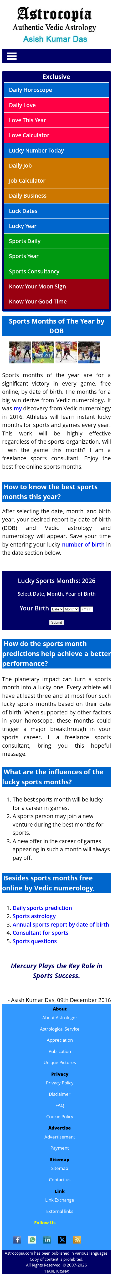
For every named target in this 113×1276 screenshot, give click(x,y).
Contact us (59, 1180)
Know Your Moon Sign (37, 286)
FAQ (59, 1105)
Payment (59, 1148)
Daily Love (22, 105)
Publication (60, 1051)
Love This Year (27, 120)
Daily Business (28, 195)
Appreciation (60, 1040)
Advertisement (59, 1137)
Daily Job (20, 165)
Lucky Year (23, 226)
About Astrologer (59, 1017)
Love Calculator (29, 135)
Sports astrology (34, 916)
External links (59, 1211)
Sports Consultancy (34, 271)
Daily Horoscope (30, 89)
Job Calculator (27, 180)
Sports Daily (24, 241)
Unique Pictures (60, 1062)
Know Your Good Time (38, 301)
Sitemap (59, 1168)
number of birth (83, 544)
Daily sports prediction (42, 908)
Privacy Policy (60, 1083)
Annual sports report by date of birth (61, 924)
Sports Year (24, 256)
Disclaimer (59, 1094)
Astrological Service (60, 1029)
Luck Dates (23, 211)
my (18, 408)
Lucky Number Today (36, 150)
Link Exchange (59, 1200)
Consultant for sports (40, 932)
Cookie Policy (59, 1116)
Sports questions (35, 941)
